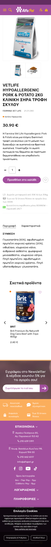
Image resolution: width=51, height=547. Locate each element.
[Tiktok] (35, 469)
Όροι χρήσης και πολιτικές (25, 529)
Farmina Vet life (12, 110)
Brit (13, 326)
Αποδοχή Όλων (39, 538)
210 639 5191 (27, 441)
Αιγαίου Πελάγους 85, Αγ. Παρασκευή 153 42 (27, 434)
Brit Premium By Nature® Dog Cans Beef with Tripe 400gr (24, 333)
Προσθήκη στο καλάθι (21, 180)
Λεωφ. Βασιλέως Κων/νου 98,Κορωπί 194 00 (26, 450)
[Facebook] (15, 469)
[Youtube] (28, 469)
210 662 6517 (27, 457)
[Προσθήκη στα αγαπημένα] (45, 180)
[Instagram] (20, 469)
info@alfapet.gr (25, 461)
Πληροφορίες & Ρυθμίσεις (16, 538)
